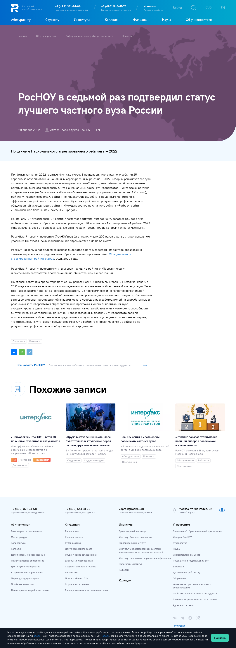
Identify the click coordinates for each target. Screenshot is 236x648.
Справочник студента (77, 584)
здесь (37, 635)
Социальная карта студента (80, 566)
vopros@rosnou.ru (131, 509)
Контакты (150, 6)
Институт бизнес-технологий (135, 537)
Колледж (16, 548)
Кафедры (124, 569)
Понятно (220, 638)
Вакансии (178, 566)
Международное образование (27, 560)
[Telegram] (29, 352)
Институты (126, 524)
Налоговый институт (130, 563)
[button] (109, 481)
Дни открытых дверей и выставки (30, 590)
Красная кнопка (74, 537)
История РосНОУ (182, 537)
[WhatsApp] (22, 352)
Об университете (46, 36)
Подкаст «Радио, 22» (76, 578)
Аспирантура (18, 542)
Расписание (72, 531)
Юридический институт (132, 542)
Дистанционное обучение (25, 566)
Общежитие (179, 578)
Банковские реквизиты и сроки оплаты (195, 599)
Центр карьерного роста (78, 548)
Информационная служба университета (89, 36)
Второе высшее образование (27, 572)
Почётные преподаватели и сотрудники (195, 593)
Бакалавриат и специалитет (26, 531)
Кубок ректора (73, 542)
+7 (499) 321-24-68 (68, 6)
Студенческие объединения (81, 554)
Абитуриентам (20, 524)
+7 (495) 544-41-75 (113, 6)
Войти (177, 8)
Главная (23, 36)
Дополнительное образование (28, 554)
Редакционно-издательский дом (191, 560)
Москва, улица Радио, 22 (195, 509)
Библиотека (71, 572)
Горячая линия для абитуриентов (71, 9)
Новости (127, 36)
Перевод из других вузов (25, 578)
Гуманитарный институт (132, 531)
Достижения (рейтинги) (186, 572)
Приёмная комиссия (22, 584)
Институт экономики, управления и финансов (145, 558)
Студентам (72, 524)
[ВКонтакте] (14, 352)
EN (223, 8)
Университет (181, 524)
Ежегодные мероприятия (79, 560)
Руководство (180, 542)
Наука (176, 548)
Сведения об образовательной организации (197, 531)
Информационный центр (186, 554)
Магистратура (19, 537)
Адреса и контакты (183, 605)
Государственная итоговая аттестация (86, 590)
